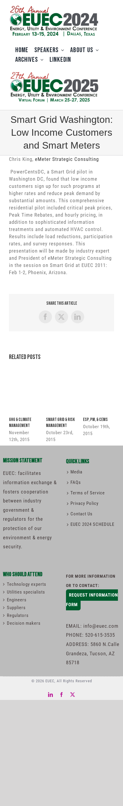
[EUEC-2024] (54, 7)
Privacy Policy (84, 503)
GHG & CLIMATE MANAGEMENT (20, 422)
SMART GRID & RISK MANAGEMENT (60, 422)
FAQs (75, 482)
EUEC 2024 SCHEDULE (92, 524)
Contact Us (81, 514)
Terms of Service (87, 493)
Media (76, 472)
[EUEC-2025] (54, 71)
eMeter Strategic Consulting (67, 159)
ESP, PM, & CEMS (95, 419)
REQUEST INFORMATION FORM (92, 599)
